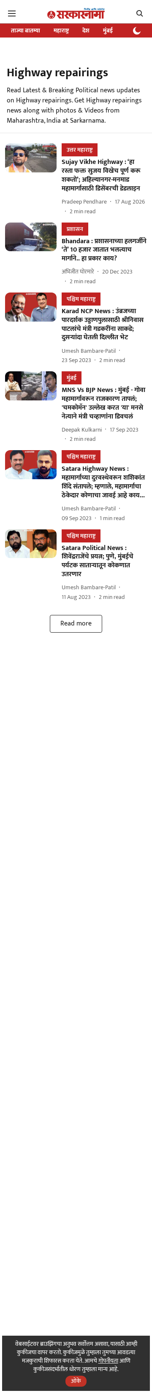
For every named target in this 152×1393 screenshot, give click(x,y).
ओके (76, 1381)
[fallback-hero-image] (33, 179)
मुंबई (108, 30)
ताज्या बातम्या (25, 30)
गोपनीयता (108, 1361)
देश (86, 30)
